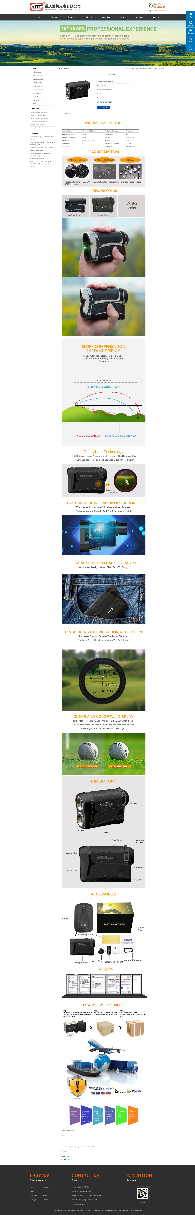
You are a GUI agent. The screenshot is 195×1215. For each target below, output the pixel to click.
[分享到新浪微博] (103, 102)
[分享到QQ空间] (101, 102)
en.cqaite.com (39, 158)
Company (55, 17)
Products (72, 17)
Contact (156, 17)
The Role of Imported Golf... (39, 121)
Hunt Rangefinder (37, 75)
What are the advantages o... (40, 118)
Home (38, 17)
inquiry (103, 107)
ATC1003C (67, 1159)
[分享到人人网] (109, 102)
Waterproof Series (37, 82)
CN (163, 11)
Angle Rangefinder (38, 79)
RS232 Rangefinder (38, 89)
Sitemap (147, 11)
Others (34, 103)
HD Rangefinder (37, 93)
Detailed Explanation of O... (39, 115)
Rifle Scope (36, 100)
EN (160, 11)
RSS (152, 11)
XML (156, 11)
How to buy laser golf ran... (39, 125)
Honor (89, 17)
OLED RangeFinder (38, 86)
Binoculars (35, 96)
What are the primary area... (39, 112)
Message (140, 17)
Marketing (106, 17)
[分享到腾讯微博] (106, 102)
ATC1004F (66, 1156)
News (122, 17)
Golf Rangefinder (37, 72)
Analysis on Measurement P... (40, 128)
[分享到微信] (111, 102)
